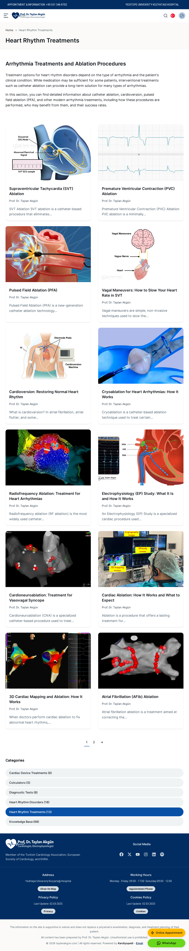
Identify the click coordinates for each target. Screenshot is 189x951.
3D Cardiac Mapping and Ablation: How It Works (46, 699)
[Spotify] (162, 854)
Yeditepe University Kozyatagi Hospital (152, 4)
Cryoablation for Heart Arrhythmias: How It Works (140, 394)
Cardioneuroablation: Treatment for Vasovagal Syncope (40, 597)
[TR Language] (173, 15)
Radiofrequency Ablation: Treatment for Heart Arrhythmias (44, 496)
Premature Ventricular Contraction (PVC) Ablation (138, 191)
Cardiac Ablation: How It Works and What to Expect (141, 597)
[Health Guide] (182, 15)
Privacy (48, 911)
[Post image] (48, 153)
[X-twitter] (130, 854)
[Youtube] (138, 854)
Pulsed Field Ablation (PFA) (33, 290)
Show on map (48, 889)
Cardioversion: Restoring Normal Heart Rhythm (43, 394)
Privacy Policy (48, 897)
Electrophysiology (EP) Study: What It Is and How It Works (137, 496)
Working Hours (141, 875)
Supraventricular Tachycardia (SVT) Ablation (41, 191)
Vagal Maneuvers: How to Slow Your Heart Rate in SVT (139, 293)
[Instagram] (146, 854)
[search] (165, 15)
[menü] (6, 16)
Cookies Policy (140, 897)
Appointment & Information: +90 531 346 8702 (37, 4)
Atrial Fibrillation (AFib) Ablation (130, 696)
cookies (140, 911)
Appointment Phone (141, 889)
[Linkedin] (154, 854)
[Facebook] (121, 854)
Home (9, 30)
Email (139, 943)
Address (48, 875)
